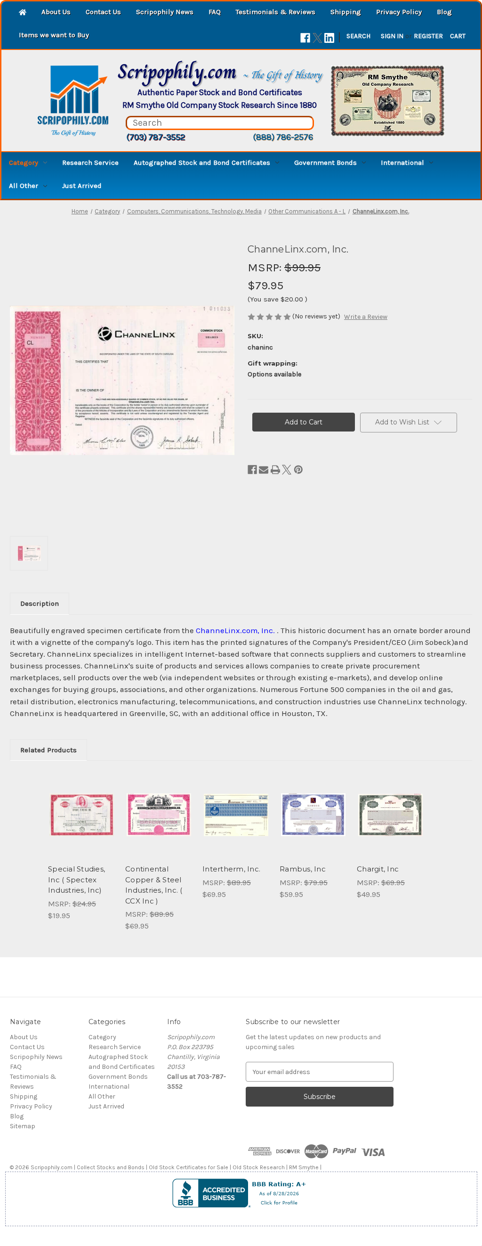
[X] (317, 38)
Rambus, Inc (303, 868)
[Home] (22, 12)
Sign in (392, 36)
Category (23, 162)
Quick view (81, 806)
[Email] (263, 469)
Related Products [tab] (48, 750)
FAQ (215, 12)
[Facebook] (305, 38)
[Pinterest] (298, 469)
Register (428, 36)
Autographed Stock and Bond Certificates (202, 162)
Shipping (345, 12)
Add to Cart (81, 823)
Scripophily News (164, 12)
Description (39, 603)
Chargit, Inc (378, 868)
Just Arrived (82, 185)
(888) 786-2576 (283, 137)
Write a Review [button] (365, 317)
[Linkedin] (329, 38)
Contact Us (103, 12)
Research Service (90, 162)
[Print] (275, 469)
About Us (56, 12)
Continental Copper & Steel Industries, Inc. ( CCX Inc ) (154, 884)
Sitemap (22, 1126)
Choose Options (236, 823)
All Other (23, 185)
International (402, 162)
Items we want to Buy (54, 35)
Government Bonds (325, 162)
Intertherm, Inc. (231, 868)
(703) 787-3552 (155, 137)
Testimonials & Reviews (275, 12)
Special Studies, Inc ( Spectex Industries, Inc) (76, 879)
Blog (444, 12)
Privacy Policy (399, 12)
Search (358, 36)
